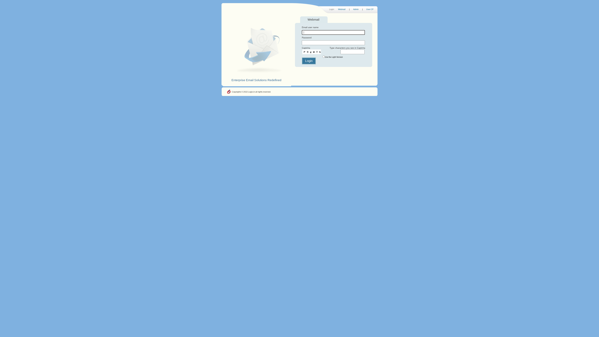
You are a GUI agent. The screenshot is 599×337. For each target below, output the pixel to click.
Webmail (342, 9)
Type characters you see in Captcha (347, 48)
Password (307, 37)
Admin (356, 9)
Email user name (310, 27)
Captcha (306, 48)
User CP (369, 9)
